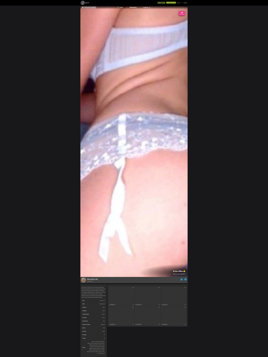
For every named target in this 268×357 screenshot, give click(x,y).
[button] (179, 3)
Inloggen (185, 2)
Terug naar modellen (90, 7)
